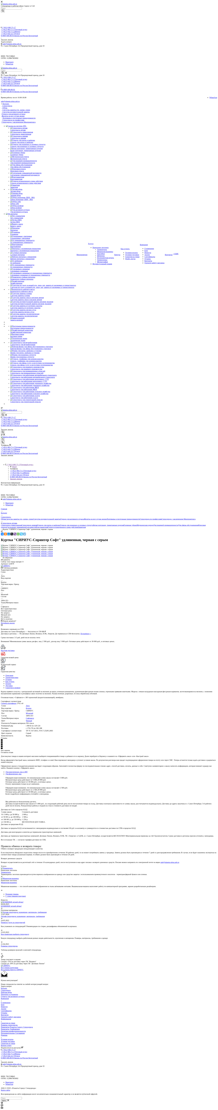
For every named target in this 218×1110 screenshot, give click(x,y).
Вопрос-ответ (6, 1045)
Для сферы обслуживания (188, 525)
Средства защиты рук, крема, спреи (19, 519)
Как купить (9, 682)
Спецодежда (6, 990)
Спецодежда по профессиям (151, 519)
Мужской (29, 713)
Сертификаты (6, 1011)
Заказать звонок (16, 479)
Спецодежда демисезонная (11, 525)
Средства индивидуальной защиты (46, 519)
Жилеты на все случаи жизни (95, 519)
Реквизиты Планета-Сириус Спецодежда (17, 1027)
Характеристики (11, 677)
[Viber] (15, 534)
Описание (9, 675)
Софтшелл (30, 718)
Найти (4, 1100)
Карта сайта (5, 1090)
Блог (3, 1005)
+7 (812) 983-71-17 (8, 27)
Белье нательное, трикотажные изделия (108, 525)
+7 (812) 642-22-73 (10, 34)
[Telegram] (24, 534)
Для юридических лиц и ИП (16, 772)
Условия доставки (8, 1041)
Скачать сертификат (8, 703)
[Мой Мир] (8, 534)
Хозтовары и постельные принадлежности (123, 519)
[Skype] (21, 534)
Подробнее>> (86, 634)
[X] (11, 534)
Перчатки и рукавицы (9, 994)
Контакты (5, 1015)
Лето (28, 706)
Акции (3, 1009)
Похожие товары (12, 894)
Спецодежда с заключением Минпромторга (179, 519)
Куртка (28, 708)
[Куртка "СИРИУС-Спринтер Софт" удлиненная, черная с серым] (27, 552)
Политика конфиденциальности (13, 1031)
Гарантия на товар (8, 1023)
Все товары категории (9, 968)
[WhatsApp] (18, 534)
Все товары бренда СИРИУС (12, 970)
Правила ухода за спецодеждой (13, 922)
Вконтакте (9, 62)
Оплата (8, 684)
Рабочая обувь (6, 992)
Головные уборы (130, 525)
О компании (5, 1003)
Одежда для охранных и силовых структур (76, 525)
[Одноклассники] (5, 534)
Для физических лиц (13, 774)
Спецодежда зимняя (29, 525)
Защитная (82, 527)
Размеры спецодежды (9, 946)
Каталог (4, 988)
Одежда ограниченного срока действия (63, 527)
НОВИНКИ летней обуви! (11, 906)
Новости (4, 1007)
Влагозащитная (42, 527)
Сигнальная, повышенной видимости (21, 527)
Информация (6, 1019)
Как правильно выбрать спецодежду (15, 934)
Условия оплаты (7, 1039)
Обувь (3, 519)
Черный (29, 721)
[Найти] (3, 10)
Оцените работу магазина (11, 1017)
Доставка (9, 686)
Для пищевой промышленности (165, 525)
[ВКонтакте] (2, 534)
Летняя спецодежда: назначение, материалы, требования (23, 916)
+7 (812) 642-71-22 (10, 32)
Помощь (4, 1035)
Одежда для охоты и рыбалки (48, 525)
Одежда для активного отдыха (72, 519)
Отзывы (8, 680)
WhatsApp (9, 64)
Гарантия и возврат (12, 688)
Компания (5, 998)
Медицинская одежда (145, 525)
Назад (14, 467)
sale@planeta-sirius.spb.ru (12, 44)
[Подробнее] (1, 876)
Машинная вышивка (9, 883)
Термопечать (6, 872)
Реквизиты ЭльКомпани (10, 1029)
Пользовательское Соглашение (13, 1033)
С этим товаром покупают (15, 896)
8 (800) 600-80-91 (19, 36)
